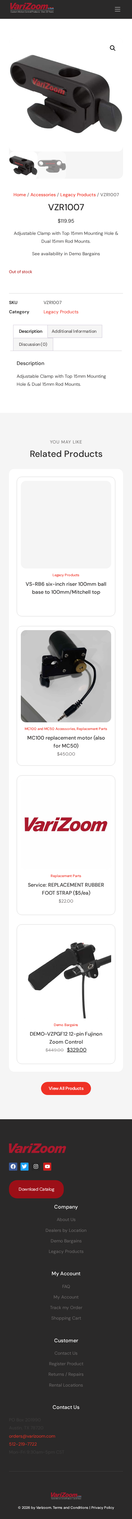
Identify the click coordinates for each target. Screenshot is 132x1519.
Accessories (43, 194)
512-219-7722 (23, 1444)
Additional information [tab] (74, 331)
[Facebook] (13, 1167)
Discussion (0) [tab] (33, 344)
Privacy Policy (102, 1507)
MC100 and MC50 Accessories (50, 728)
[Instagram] (36, 1167)
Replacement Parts (92, 728)
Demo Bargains (66, 1025)
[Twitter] (25, 1167)
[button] (117, 9)
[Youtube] (47, 1167)
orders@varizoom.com (32, 1436)
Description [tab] (30, 331)
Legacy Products (78, 194)
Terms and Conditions (70, 1507)
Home (19, 194)
